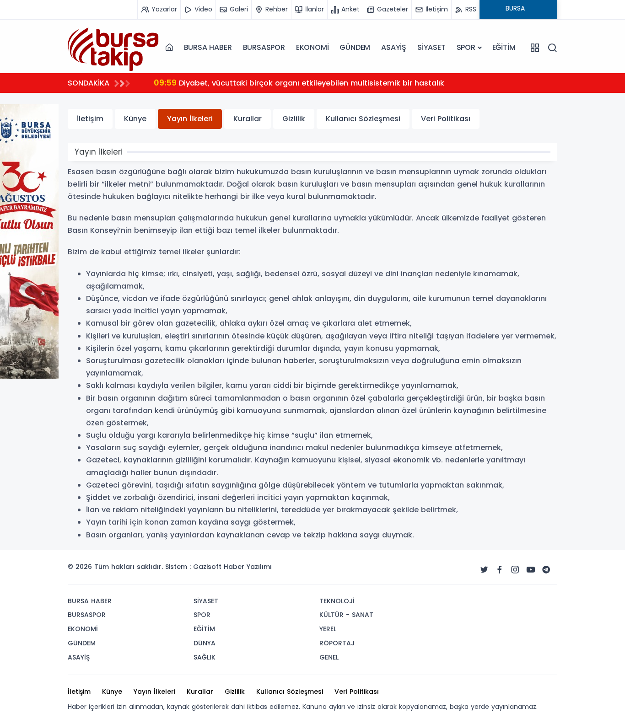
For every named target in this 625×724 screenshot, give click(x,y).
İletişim (90, 118)
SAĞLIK (205, 657)
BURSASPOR (264, 47)
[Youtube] (530, 570)
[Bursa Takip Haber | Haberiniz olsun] (113, 47)
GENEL (329, 657)
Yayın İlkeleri (190, 118)
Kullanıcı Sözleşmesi (363, 118)
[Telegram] (546, 570)
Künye (135, 118)
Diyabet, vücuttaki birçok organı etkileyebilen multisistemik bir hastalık (299, 82)
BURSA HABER (208, 47)
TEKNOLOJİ (337, 601)
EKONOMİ (312, 47)
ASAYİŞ (393, 47)
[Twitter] (484, 570)
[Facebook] (499, 570)
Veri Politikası (445, 118)
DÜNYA (205, 643)
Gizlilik (293, 118)
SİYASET (431, 47)
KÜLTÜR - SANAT (346, 614)
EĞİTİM (504, 47)
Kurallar (247, 118)
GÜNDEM (354, 47)
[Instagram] (515, 570)
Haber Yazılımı (248, 566)
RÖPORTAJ (337, 643)
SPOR (466, 47)
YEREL (327, 628)
